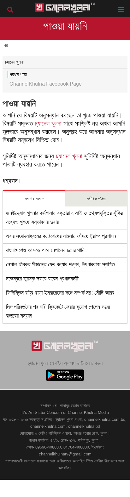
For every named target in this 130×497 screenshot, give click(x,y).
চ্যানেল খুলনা (48, 123)
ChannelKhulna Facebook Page (45, 84)
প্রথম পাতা (18, 74)
